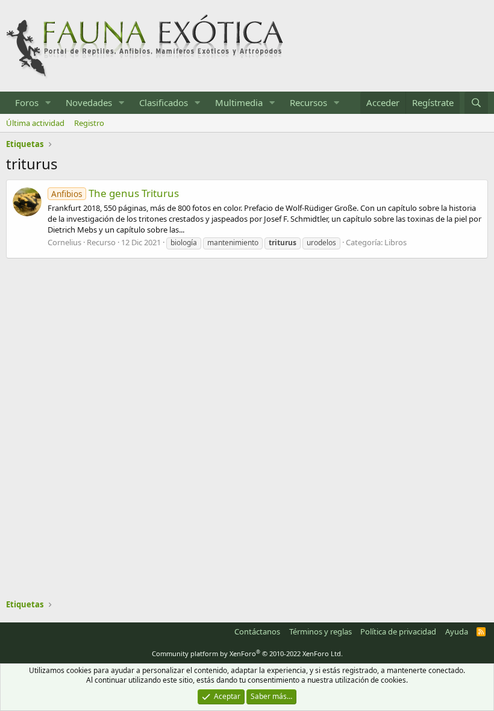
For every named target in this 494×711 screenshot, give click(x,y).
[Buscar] (476, 103)
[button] (48, 103)
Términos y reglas (320, 631)
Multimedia (239, 102)
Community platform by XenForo (247, 653)
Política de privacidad (398, 631)
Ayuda (456, 631)
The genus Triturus (115, 193)
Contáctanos (257, 631)
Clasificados (163, 102)
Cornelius (64, 242)
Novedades (89, 102)
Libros (395, 242)
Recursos (308, 102)
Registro (89, 122)
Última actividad (35, 122)
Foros (27, 102)
